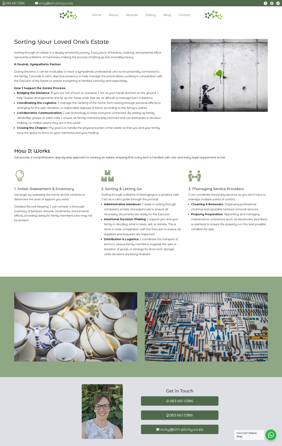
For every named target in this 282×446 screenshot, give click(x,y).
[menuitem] (80, 14)
